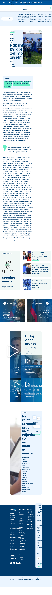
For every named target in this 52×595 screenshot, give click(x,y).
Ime (34, 414)
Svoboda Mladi (21, 524)
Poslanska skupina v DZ (22, 549)
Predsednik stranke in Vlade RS (22, 537)
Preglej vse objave (7, 287)
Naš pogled (7, 315)
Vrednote (21, 516)
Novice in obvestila (30, 511)
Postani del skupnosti (30, 529)
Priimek (39, 414)
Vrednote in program (22, 510)
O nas (20, 518)
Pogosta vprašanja (25, 12)
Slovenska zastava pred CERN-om (39, 284)
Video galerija (29, 518)
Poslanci (46, 312)
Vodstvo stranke (21, 521)
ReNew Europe (21, 556)
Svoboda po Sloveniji (25, 14)
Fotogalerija (31, 516)
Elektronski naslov (36, 423)
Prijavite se (39, 564)
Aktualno (35, 2)
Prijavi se (36, 432)
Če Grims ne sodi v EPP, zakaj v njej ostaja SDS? (39, 256)
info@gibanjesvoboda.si (16, 528)
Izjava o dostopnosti (38, 578)
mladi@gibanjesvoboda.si (17, 549)
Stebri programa (21, 513)
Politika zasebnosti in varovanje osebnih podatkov (26, 578)
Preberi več (21, 21)
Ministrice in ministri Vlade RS (22, 545)
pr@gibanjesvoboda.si (16, 537)
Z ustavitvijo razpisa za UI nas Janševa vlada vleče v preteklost (23, 18)
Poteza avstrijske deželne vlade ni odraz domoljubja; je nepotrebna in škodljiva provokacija (40, 270)
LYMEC (21, 559)
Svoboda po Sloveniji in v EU (22, 529)
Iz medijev (30, 514)
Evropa (12, 34)
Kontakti (3, 2)
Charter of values (13, 559)
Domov (12, 32)
